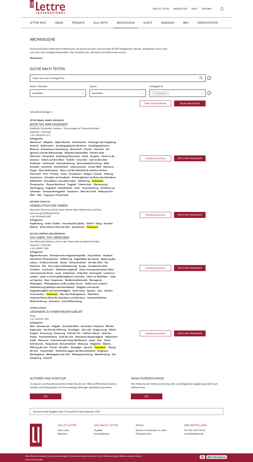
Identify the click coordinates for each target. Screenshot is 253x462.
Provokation (75, 173)
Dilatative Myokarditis (76, 152)
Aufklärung (66, 258)
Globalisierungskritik (66, 269)
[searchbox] (57, 93)
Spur (100, 290)
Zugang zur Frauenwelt (56, 194)
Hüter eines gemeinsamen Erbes (97, 269)
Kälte (106, 163)
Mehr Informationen (217, 457)
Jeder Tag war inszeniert (49, 124)
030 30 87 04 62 (196, 430)
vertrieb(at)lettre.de (194, 433)
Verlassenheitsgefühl (54, 191)
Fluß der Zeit (74, 333)
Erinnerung (35, 213)
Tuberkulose (84, 184)
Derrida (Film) (95, 262)
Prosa (64, 173)
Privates (54, 173)
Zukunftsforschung (72, 301)
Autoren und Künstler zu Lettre (151, 430)
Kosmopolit (96, 273)
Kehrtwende (36, 343)
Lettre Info (38, 22)
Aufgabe (56, 326)
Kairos (107, 340)
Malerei (34, 226)
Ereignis (34, 333)
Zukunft (47, 357)
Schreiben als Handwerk (57, 177)
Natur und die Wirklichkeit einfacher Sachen (83, 170)
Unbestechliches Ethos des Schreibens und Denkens (57, 297)
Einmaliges (73, 329)
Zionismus (54, 301)
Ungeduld (50, 187)
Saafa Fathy (78, 290)
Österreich (35, 173)
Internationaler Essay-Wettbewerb (69, 340)
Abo (186, 22)
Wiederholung (102, 354)
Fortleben (35, 269)
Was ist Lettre (161, 8)
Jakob (92, 340)
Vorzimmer (72, 191)
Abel (32, 326)
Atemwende (43, 326)
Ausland (34, 145)
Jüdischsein (69, 273)
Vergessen (102, 350)
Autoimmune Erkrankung (54, 149)
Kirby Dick (82, 273)
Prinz (45, 173)
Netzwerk (62, 433)
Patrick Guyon (38, 307)
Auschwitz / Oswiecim (92, 326)
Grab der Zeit (66, 336)
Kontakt (207, 8)
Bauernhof (75, 149)
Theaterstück (37, 184)
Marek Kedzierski (54, 120)
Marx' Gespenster (53, 280)
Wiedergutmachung (82, 354)
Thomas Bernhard (55, 184)
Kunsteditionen (101, 433)
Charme (87, 149)
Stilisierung (84, 180)
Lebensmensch (78, 166)
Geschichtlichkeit (48, 336)
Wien (32, 194)
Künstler (108, 223)
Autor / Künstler (39, 86)
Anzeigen (167, 22)
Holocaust (43, 340)
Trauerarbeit (46, 350)
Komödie (34, 166)
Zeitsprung (35, 357)
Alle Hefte (100, 22)
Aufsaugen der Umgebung (102, 142)
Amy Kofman (94, 255)
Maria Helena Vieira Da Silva (55, 226)
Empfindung (36, 223)
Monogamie (95, 280)
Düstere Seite (97, 152)
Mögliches (95, 343)
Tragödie (71, 184)
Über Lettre (63, 430)
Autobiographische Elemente (71, 145)
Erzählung (47, 213)
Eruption (94, 156)
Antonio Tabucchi (40, 201)
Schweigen (76, 347)
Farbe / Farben (52, 223)
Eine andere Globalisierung (62, 265)
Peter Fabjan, (37, 120)
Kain (99, 340)
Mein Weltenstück (48, 170)
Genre (93, 86)
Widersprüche (105, 191)
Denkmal (99, 149)
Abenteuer (35, 142)
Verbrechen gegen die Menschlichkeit (75, 350)
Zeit (114, 354)
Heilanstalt (48, 163)
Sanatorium (36, 177)
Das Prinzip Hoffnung (55, 329)
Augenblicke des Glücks (86, 258)
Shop (195, 8)
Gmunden (82, 159)
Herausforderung (65, 163)
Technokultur (37, 294)
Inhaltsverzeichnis (155, 158)
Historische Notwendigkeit (89, 336)
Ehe (44, 265)
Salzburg (108, 173)
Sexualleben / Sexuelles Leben (60, 180)
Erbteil (112, 329)
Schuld (53, 347)
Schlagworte (156, 86)
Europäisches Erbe (97, 265)
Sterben (108, 290)
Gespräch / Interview (40, 131)
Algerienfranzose (39, 255)
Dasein (63, 262)
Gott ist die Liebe (98, 159)
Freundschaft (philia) (73, 223)
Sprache (91, 290)
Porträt (55, 213)
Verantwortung (90, 187)
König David (51, 343)
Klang (99, 223)
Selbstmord (36, 180)
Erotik (85, 156)
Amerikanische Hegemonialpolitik (68, 255)
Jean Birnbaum (57, 233)
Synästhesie (78, 226)
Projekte (78, 22)
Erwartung (59, 333)
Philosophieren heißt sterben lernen (63, 283)
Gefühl (90, 223)
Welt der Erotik (88, 191)
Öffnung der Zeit (39, 347)
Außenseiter (47, 145)
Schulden (64, 347)
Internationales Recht (41, 273)
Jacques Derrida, (39, 233)
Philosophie (36, 283)
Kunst (147, 22)
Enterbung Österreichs (68, 156)
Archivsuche (126, 22)
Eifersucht (35, 156)
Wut (39, 194)
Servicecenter (207, 22)
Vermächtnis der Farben (49, 206)
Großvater (35, 163)
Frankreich (48, 269)
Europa (82, 265)
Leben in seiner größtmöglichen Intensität (62, 276)
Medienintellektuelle (76, 280)
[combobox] (58, 93)
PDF (45, 396)
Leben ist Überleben (97, 276)
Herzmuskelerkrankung (89, 163)
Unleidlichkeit (65, 187)
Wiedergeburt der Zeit (58, 354)
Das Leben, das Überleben (49, 237)
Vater (77, 187)
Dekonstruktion (77, 262)
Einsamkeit (48, 156)
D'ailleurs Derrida (49, 262)
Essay (32, 315)
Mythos (107, 343)
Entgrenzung (100, 329)
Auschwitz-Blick (70, 326)
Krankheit (46, 166)
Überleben (93, 294)
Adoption (48, 142)
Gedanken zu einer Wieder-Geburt (56, 312)
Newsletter (180, 8)
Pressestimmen (143, 433)
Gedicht (70, 159)
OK (202, 457)
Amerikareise (79, 142)
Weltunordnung (38, 301)
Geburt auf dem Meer (52, 159)
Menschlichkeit (68, 343)
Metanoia (83, 343)
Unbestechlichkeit (96, 297)
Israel (58, 273)
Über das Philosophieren (73, 294)
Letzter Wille (94, 166)
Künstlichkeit (61, 166)
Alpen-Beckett (62, 142)
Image (59, 22)
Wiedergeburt (37, 354)
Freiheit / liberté (91, 333)
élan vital (86, 329)
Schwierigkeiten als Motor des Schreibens (94, 177)
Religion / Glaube (93, 173)
